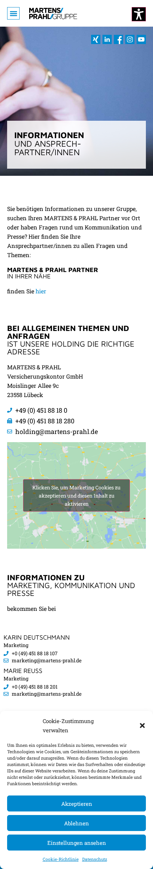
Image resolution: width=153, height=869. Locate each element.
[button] (142, 725)
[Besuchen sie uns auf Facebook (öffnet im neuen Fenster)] (118, 39)
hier (41, 291)
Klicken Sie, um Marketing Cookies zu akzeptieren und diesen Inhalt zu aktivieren (76, 495)
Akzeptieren (76, 803)
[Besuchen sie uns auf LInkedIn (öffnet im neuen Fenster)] (107, 39)
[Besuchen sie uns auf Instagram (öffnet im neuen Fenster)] (129, 39)
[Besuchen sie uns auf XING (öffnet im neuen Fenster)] (95, 39)
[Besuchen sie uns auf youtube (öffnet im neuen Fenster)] (141, 39)
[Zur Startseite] (53, 13)
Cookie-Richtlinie (61, 859)
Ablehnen (76, 823)
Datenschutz (94, 859)
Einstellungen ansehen (76, 842)
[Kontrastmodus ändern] (139, 14)
